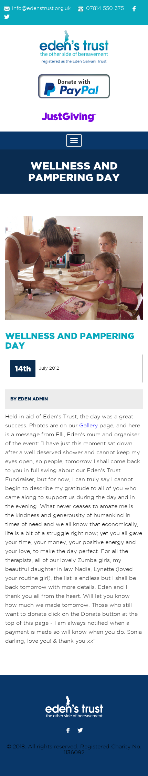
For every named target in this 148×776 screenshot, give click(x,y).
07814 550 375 (105, 8)
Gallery (88, 425)
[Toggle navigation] (74, 140)
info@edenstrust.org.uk (41, 8)
